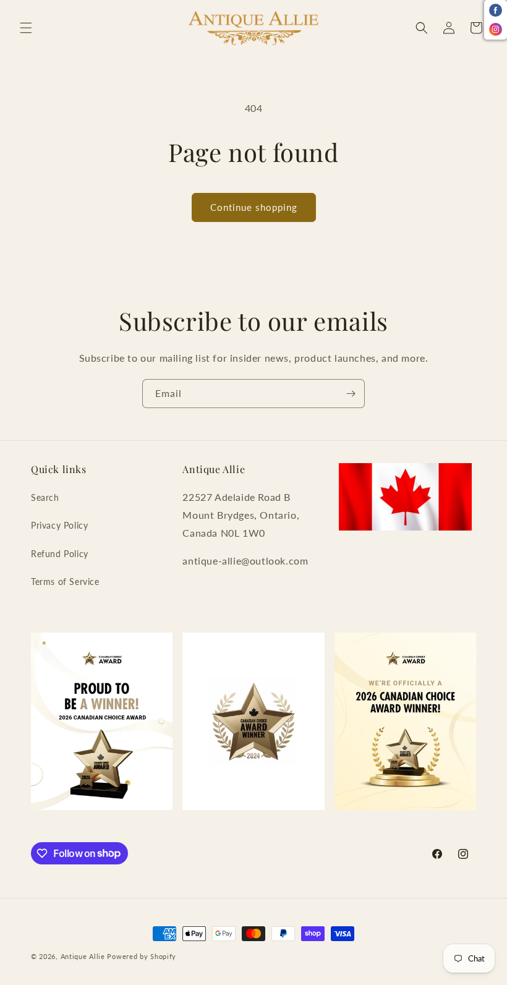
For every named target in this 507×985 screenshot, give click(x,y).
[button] (26, 27)
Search (45, 497)
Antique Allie (83, 956)
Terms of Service (65, 581)
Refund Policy (59, 553)
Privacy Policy (59, 525)
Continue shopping (253, 207)
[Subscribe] (350, 393)
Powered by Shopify (141, 956)
